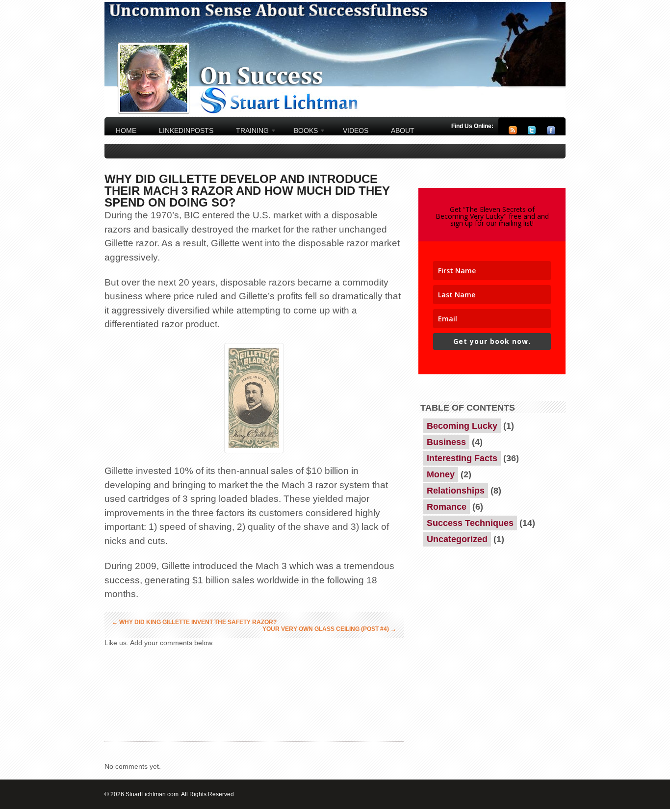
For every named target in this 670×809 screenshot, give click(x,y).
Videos (355, 130)
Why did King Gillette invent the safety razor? (194, 622)
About (402, 130)
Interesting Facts (462, 458)
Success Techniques (470, 523)
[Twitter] (532, 132)
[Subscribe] (512, 132)
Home (126, 130)
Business (446, 442)
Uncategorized (457, 539)
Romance (446, 507)
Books (302, 132)
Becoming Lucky (462, 426)
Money (441, 474)
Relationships (456, 491)
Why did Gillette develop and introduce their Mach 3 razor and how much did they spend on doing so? (247, 190)
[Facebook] (551, 132)
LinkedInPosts (186, 130)
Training (249, 132)
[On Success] (335, 114)
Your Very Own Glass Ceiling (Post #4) (329, 629)
